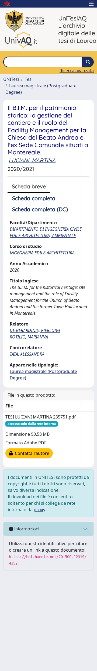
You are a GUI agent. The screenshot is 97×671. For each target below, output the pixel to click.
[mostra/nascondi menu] (91, 3)
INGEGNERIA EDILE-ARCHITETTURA (42, 253)
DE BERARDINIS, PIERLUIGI (35, 330)
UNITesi (11, 79)
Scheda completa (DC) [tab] (40, 209)
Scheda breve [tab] (29, 186)
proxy (39, 510)
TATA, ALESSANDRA (27, 354)
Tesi (29, 79)
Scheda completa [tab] (33, 198)
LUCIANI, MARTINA (32, 160)
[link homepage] (9, 4)
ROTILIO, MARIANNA (29, 337)
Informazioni (26, 528)
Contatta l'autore (31, 453)
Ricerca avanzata (77, 71)
